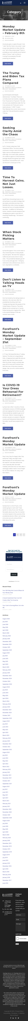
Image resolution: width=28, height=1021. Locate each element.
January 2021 (6, 806)
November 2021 (7, 778)
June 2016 (5, 883)
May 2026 (5, 627)
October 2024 (6, 681)
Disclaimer (14, 1013)
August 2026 (6, 619)
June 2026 (5, 624)
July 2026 (5, 621)
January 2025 (6, 673)
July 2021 (5, 789)
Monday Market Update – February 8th (14, 30)
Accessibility (7, 1013)
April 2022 (5, 764)
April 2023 (5, 732)
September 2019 (7, 852)
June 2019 (5, 860)
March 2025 (6, 667)
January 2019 (6, 863)
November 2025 (7, 644)
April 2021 (5, 798)
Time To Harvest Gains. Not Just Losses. (13, 182)
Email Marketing (11, 581)
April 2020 (5, 832)
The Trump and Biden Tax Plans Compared (13, 78)
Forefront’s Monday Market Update (14, 441)
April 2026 (5, 630)
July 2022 (5, 755)
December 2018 (7, 866)
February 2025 (7, 670)
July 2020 (5, 823)
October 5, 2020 (9, 190)
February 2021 (7, 803)
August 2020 (6, 820)
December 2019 (7, 843)
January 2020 (6, 840)
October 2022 (6, 746)
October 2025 (6, 647)
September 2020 (7, 818)
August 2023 (6, 721)
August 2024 (6, 687)
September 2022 (7, 749)
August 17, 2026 (7, 594)
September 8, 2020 (10, 447)
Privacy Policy (19, 1011)
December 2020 (7, 809)
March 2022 (6, 766)
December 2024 (7, 675)
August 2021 (6, 786)
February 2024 (7, 704)
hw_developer (9, 38)
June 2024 (5, 692)
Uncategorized (9, 40)
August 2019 (6, 855)
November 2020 (7, 812)
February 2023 (7, 738)
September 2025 (7, 650)
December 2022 (7, 744)
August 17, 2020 (9, 497)
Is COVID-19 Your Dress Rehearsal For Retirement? (13, 390)
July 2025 (5, 656)
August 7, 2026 (7, 602)
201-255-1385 (8, 909)
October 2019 (6, 849)
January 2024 (6, 707)
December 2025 (7, 641)
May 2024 (5, 695)
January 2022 (6, 772)
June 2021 (5, 792)
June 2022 (5, 758)
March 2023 (6, 735)
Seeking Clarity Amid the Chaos (12, 131)
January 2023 (6, 741)
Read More (8, 63)
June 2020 (5, 826)
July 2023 (5, 724)
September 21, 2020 (10, 345)
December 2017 (7, 880)
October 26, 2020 (10, 86)
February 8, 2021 (9, 36)
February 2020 (7, 837)
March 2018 (6, 872)
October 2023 (6, 715)
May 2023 (5, 729)
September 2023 (7, 718)
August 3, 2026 (7, 609)
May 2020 (5, 829)
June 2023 (5, 727)
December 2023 (7, 710)
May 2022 (5, 761)
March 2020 (6, 835)
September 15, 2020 (10, 398)
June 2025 (5, 658)
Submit (17, 944)
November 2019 (7, 846)
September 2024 (7, 684)
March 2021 (6, 801)
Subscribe (14, 574)
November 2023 (7, 712)
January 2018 (6, 877)
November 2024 (7, 678)
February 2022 (7, 769)
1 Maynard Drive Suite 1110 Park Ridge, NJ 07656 (8, 903)
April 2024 (5, 698)
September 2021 (7, 783)
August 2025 (6, 653)
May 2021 (5, 795)
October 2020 (6, 815)
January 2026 (6, 638)
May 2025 (5, 661)
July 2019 (5, 857)
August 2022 (6, 752)
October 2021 (6, 781)
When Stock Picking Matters (12, 235)
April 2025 (5, 664)
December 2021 (7, 775)
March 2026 (6, 633)
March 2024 (6, 701)
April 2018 (5, 869)
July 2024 (5, 690)
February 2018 (7, 874)
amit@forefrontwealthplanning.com (8, 913)
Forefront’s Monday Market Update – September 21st (14, 335)
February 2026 (7, 636)
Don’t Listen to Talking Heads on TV (14, 283)
